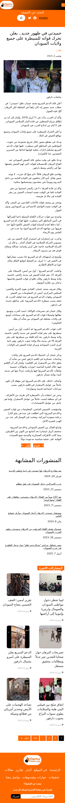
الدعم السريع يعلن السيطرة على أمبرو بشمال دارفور (19, 656)
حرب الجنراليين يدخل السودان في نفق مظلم (38, 483)
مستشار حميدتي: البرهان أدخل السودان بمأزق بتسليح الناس (34, 515)
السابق (36, 445)
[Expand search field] (21, 18)
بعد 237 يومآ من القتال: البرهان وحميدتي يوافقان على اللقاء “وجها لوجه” (34, 498)
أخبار (59, 577)
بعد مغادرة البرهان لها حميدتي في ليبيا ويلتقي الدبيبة (35, 470)
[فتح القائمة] (63, 5)
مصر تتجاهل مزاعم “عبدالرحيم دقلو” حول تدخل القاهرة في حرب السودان (33, 547)
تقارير (58, 50)
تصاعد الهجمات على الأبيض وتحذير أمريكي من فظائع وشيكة (17, 709)
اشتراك (15, 796)
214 (35, 738)
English (43, 17)
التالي (28, 445)
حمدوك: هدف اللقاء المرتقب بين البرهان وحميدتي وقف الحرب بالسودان (33, 531)
